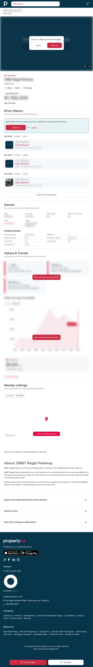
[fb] (10, 560)
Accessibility (70, 616)
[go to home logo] (14, 541)
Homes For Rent (72, 634)
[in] (19, 560)
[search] (35, 3)
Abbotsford (7, 13)
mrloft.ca (18, 616)
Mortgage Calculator (23, 634)
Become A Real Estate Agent (50, 616)
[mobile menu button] (89, 4)
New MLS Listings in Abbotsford (20, 522)
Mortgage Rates (40, 634)
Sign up (54, 45)
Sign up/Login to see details (46, 277)
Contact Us (44, 632)
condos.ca (7, 616)
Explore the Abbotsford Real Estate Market (25, 500)
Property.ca (8, 547)
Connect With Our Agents (62, 632)
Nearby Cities (11, 511)
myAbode (21, 547)
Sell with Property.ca (29, 632)
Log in (38, 45)
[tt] (5, 560)
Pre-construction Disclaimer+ (47, 649)
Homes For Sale (56, 634)
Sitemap (27, 618)
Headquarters (30, 616)
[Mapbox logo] (10, 435)
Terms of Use (16, 618)
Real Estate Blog (10, 632)
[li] (14, 560)
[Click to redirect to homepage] (5, 4)
